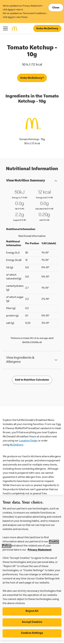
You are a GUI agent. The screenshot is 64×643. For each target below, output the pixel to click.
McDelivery (16, 445)
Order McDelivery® (32, 78)
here (10, 10)
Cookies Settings (32, 633)
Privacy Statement (39, 550)
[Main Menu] (5, 28)
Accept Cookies (32, 622)
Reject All (32, 611)
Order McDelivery (47, 28)
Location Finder (28, 441)
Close (55, 8)
